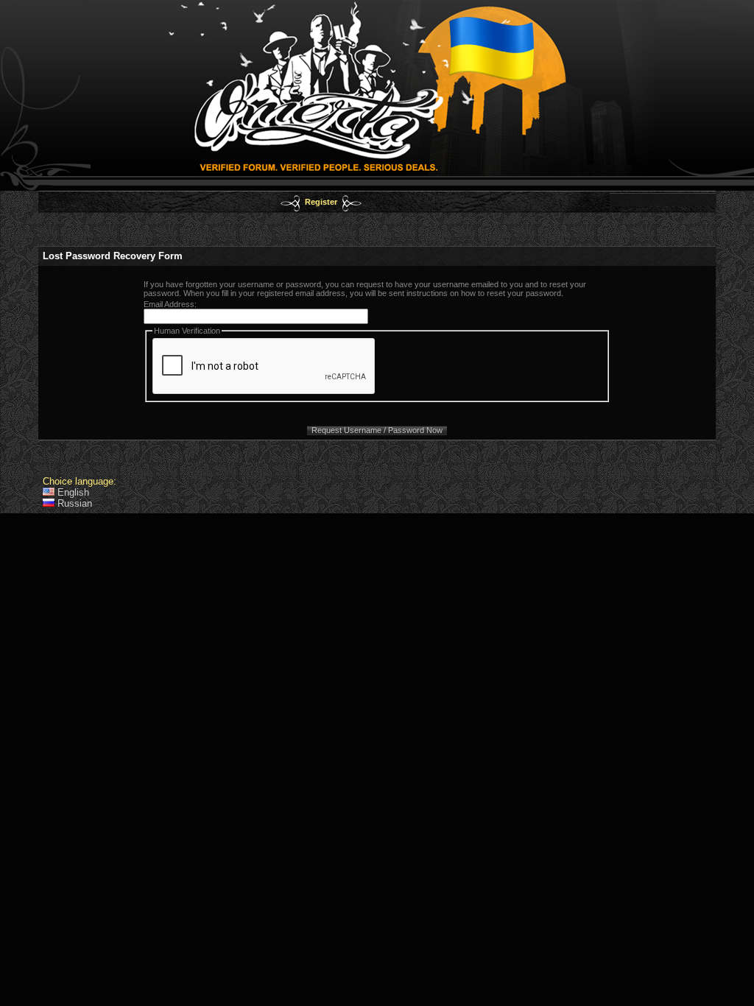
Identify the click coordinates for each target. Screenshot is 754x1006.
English (71, 492)
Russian (73, 503)
